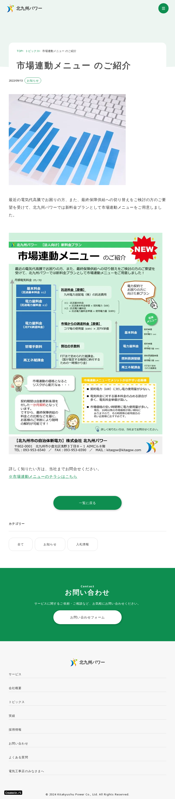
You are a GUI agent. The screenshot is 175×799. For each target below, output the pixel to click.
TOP (19, 51)
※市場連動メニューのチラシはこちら (43, 476)
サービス (15, 674)
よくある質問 (18, 757)
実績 (12, 716)
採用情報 (15, 729)
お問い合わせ (18, 743)
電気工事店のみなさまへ (26, 771)
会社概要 (15, 688)
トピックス (32, 51)
